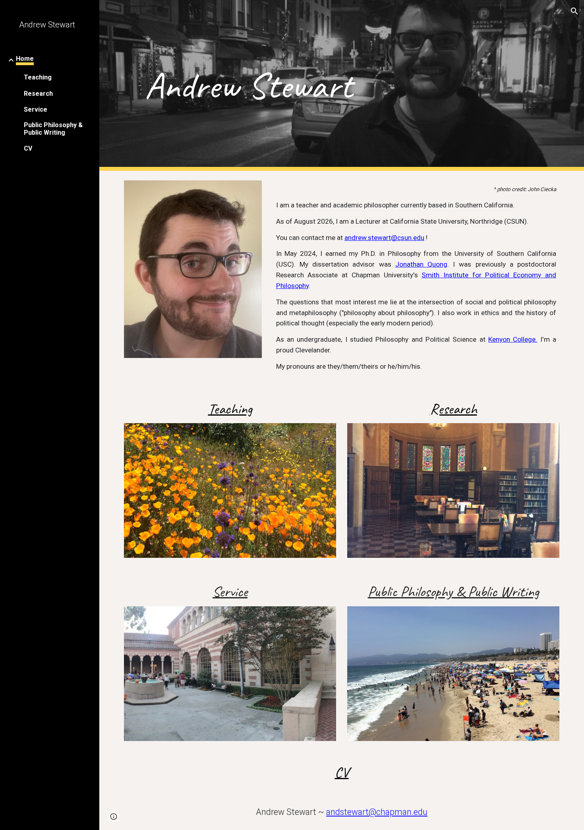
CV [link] (28, 148)
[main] (248, 85)
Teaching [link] (38, 77)
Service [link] (35, 109)
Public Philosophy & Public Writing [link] (53, 128)
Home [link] (25, 58)
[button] (574, 11)
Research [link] (38, 93)
